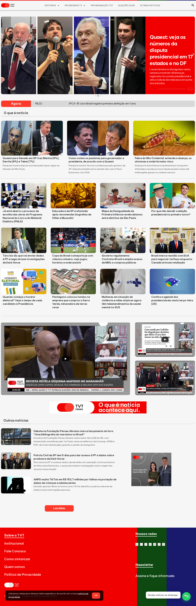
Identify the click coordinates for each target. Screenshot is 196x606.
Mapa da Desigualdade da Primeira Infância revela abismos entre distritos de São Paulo (122, 214)
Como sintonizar (17, 559)
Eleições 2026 (126, 5)
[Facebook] (154, 544)
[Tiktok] (159, 544)
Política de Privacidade (22, 574)
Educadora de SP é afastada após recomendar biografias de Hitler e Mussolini (71, 214)
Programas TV (73, 5)
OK (96, 595)
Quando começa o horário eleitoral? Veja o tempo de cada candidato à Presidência (22, 300)
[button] (193, 5)
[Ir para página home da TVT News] (98, 412)
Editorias (50, 5)
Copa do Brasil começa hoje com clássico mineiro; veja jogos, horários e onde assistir (72, 259)
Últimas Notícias (150, 5)
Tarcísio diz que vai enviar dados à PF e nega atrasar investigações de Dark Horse (24, 259)
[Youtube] (136, 544)
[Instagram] (145, 544)
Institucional (14, 543)
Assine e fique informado (155, 576)
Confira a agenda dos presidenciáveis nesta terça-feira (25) (172, 300)
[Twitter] (150, 544)
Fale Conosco (15, 551)
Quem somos (14, 567)
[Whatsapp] (141, 544)
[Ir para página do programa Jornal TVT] (151, 485)
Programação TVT (102, 5)
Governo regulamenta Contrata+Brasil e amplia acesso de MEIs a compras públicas (122, 259)
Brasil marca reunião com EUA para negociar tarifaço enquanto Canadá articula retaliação (171, 259)
